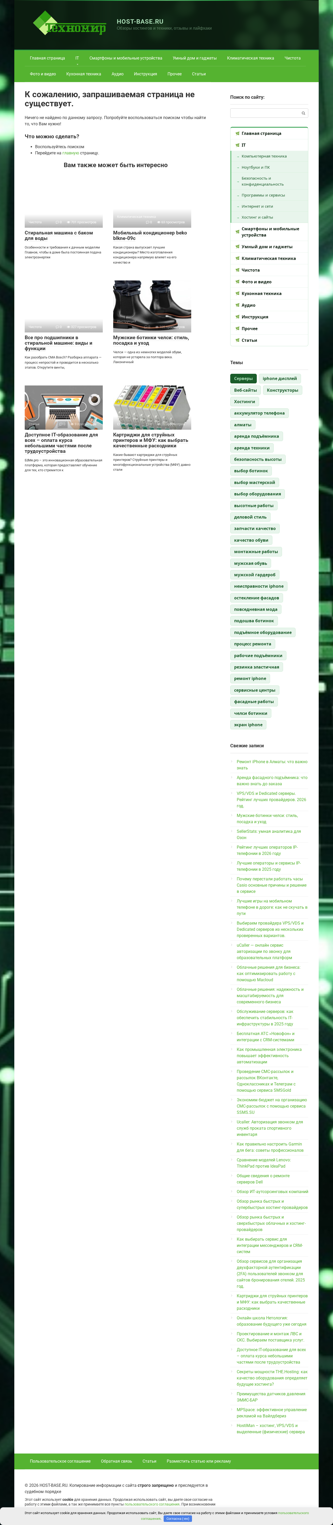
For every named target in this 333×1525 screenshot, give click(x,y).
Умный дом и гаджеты (195, 58)
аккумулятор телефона (259, 413)
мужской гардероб (255, 575)
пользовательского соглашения (152, 1504)
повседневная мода (256, 609)
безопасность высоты (258, 459)
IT (77, 58)
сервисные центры (255, 690)
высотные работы (254, 505)
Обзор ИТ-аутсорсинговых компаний (272, 1191)
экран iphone (248, 725)
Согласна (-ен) (177, 1519)
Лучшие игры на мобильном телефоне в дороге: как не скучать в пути (272, 907)
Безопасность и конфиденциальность (263, 181)
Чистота (293, 58)
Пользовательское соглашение (60, 1461)
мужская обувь (250, 563)
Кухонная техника (83, 73)
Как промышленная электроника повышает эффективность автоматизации (269, 1055)
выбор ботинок (251, 471)
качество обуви (251, 540)
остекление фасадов (256, 598)
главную (70, 152)
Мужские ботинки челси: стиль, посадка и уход (151, 340)
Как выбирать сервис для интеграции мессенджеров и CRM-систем (270, 1245)
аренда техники (252, 448)
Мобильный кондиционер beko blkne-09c (150, 235)
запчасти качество (255, 528)
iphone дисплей (280, 378)
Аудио (118, 73)
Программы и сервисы (263, 195)
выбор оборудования (257, 494)
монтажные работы (256, 551)
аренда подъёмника (256, 436)
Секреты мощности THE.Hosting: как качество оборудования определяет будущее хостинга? (272, 1378)
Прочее (175, 73)
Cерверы (243, 378)
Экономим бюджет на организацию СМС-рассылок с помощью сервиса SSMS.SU (272, 1106)
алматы (243, 425)
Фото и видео (43, 73)
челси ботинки (250, 713)
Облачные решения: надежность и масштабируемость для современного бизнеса (270, 995)
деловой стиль (250, 517)
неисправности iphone (259, 586)
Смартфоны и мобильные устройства (125, 58)
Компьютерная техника (264, 156)
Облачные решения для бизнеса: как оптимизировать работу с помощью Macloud (268, 973)
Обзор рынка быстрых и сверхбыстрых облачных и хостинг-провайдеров (271, 1223)
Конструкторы (282, 390)
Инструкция (145, 73)
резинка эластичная (256, 667)
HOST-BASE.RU (140, 21)
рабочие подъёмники (258, 655)
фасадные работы (254, 701)
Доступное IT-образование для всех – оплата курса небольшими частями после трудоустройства (61, 443)
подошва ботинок (254, 621)
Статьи (199, 73)
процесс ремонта (252, 644)
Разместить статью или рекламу (199, 1461)
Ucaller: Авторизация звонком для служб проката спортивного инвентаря (270, 1128)
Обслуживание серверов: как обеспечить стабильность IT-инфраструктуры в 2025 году (265, 1017)
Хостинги (244, 401)
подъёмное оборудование (263, 632)
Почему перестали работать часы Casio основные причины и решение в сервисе (271, 885)
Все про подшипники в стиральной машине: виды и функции (58, 343)
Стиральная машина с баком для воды (59, 235)
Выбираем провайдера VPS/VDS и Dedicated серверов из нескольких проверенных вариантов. (270, 929)
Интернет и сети (257, 206)
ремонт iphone (250, 678)
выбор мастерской (254, 482)
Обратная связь (116, 1461)
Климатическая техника (250, 58)
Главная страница (47, 58)
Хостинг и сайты (257, 217)
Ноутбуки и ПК (256, 167)
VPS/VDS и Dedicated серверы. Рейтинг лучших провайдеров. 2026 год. (271, 799)
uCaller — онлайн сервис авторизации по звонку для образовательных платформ (264, 951)
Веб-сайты (245, 390)
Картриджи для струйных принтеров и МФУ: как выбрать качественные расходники (150, 440)
